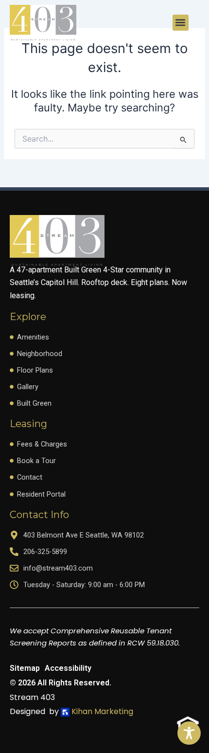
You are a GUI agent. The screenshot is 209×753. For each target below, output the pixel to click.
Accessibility (68, 668)
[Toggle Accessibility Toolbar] (189, 733)
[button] (181, 23)
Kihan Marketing (101, 711)
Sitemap (25, 668)
